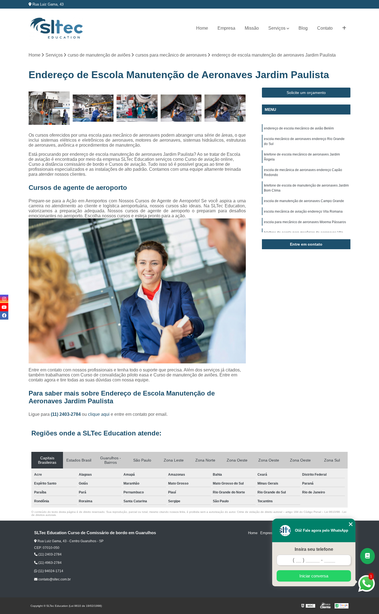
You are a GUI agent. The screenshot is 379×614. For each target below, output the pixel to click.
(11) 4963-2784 (49, 563)
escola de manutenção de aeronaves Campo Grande (304, 201)
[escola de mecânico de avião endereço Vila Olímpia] (93, 108)
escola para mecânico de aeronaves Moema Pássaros (305, 222)
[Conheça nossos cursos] (367, 556)
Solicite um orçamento (306, 92)
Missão (252, 28)
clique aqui (99, 414)
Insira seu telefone (314, 549)
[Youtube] (4, 307)
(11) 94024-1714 (50, 571)
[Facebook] (4, 315)
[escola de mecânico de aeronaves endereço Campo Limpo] (181, 108)
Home (202, 28)
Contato (325, 28)
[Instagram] (4, 299)
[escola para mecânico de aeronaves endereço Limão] (137, 108)
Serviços (276, 28)
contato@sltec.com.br (54, 579)
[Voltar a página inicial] (56, 28)
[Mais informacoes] (344, 28)
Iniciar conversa (313, 576)
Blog (303, 28)
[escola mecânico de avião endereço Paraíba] (225, 108)
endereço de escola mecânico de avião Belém (299, 128)
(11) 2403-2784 (66, 414)
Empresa (226, 28)
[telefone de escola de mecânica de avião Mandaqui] (49, 108)
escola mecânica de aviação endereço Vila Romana (303, 211)
